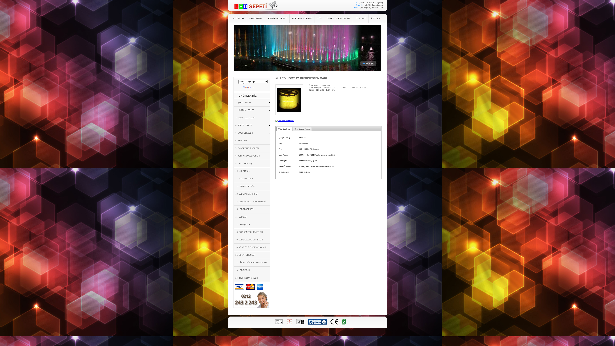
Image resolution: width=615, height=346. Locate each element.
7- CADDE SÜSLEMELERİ (247, 148)
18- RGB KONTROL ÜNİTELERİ (249, 232)
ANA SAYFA (239, 18)
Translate (252, 88)
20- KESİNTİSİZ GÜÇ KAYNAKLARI (250, 247)
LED (319, 18)
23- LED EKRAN (242, 270)
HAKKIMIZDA (255, 18)
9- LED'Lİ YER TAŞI (243, 163)
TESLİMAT (361, 18)
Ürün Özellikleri (284, 129)
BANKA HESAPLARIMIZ (338, 18)
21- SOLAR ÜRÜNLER (245, 255)
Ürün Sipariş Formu (302, 129)
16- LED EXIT (241, 217)
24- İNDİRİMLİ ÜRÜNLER (246, 278)
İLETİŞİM (375, 18)
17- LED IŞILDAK (242, 224)
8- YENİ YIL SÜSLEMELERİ (247, 156)
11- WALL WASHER (244, 179)
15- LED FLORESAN (244, 209)
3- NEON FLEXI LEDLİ (245, 118)
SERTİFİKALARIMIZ (277, 18)
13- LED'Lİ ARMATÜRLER (246, 194)
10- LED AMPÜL (242, 171)
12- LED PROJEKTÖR (245, 186)
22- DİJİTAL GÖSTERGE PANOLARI (251, 262)
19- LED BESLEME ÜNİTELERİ (249, 240)
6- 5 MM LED (241, 141)
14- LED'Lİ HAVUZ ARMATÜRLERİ (250, 202)
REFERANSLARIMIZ (302, 18)
